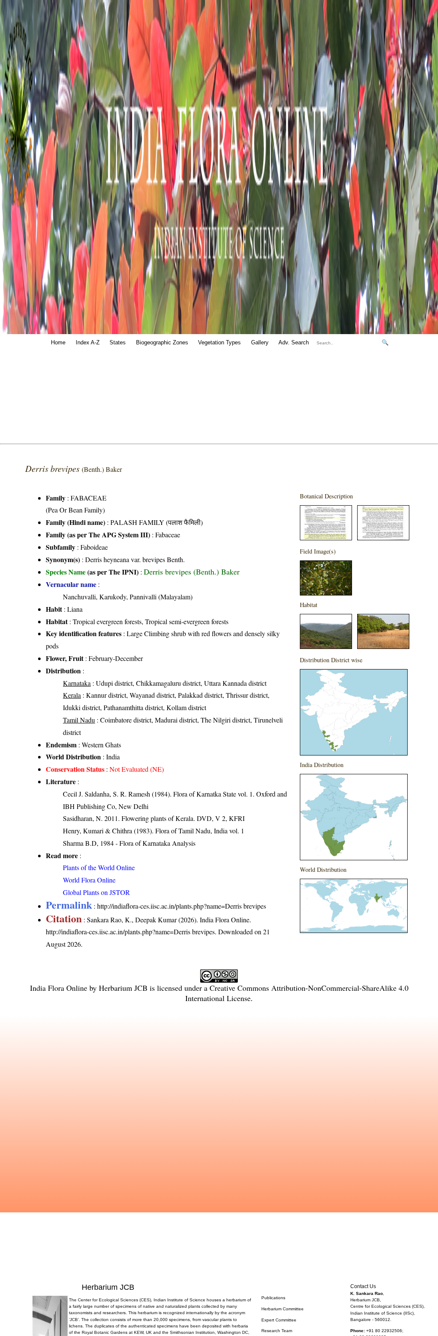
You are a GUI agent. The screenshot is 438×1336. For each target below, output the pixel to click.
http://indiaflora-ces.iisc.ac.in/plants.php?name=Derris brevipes (181, 905)
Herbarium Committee (282, 1308)
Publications (273, 1297)
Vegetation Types (219, 342)
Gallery (260, 342)
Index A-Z (88, 342)
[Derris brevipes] (326, 537)
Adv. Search (293, 342)
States (118, 342)
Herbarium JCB (123, 988)
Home (58, 342)
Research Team (276, 1330)
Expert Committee (278, 1320)
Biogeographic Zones (162, 342)
